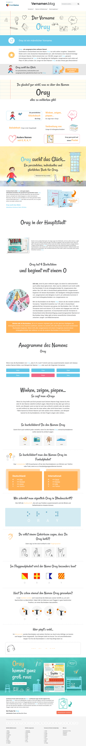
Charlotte (8, 734)
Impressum (65, 732)
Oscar (57, 479)
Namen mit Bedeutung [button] (41, 9)
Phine (45, 734)
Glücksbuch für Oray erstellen (43, 175)
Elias (26, 734)
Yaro (68, 375)
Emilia (7, 736)
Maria (7, 733)
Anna (7, 737)
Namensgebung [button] (53, 9)
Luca (26, 741)
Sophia (8, 743)
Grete (45, 730)
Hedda (46, 743)
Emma (8, 740)
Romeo (57, 482)
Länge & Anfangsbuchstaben (55, 127)
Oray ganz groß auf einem (71, 139)
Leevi (45, 732)
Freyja (45, 733)
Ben (26, 740)
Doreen (46, 738)
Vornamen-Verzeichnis (13, 719)
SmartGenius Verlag (67, 730)
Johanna (8, 741)
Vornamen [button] (30, 9)
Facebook (65, 733)
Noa (45, 741)
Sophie (8, 732)
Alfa (56, 484)
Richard (22, 482)
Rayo (18, 375)
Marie (7, 730)
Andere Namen (24, 139)
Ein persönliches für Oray (34, 116)
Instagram (65, 734)
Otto (21, 479)
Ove (45, 737)
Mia (7, 738)
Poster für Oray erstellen (19, 683)
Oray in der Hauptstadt (22, 127)
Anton (22, 484)
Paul (26, 733)
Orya (39, 365)
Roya (43, 375)
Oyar (68, 370)
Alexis (45, 736)
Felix (26, 737)
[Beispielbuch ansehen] (65, 69)
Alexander (27, 730)
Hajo (45, 740)
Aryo (17, 370)
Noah (26, 736)
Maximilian (27, 732)
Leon (26, 738)
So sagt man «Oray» (53, 115)
